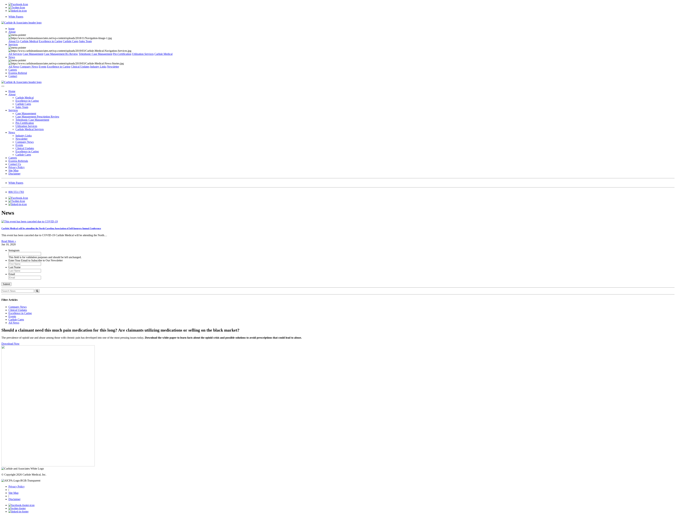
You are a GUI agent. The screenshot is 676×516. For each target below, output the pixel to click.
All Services (15, 53)
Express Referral (17, 72)
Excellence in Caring (50, 41)
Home (11, 91)
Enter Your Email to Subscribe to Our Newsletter (35, 260)
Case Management (33, 53)
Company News (29, 66)
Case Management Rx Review (61, 53)
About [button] (11, 31)
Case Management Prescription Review (37, 116)
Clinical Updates (80, 66)
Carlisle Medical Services (29, 129)
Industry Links (98, 66)
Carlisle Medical (29, 41)
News (11, 132)
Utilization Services (143, 53)
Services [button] (13, 44)
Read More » (8, 241)
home (11, 28)
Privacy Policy (16, 167)
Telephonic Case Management (95, 53)
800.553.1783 (16, 191)
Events (42, 66)
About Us (13, 41)
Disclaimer (14, 173)
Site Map (13, 170)
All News (13, 66)
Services (13, 110)
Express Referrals (18, 160)
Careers (12, 69)
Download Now (10, 343)
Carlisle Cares (70, 41)
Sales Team (85, 41)
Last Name (14, 267)
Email (11, 274)
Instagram (13, 250)
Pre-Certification (122, 53)
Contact (12, 76)
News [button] (11, 57)
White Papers (15, 16)
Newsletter (113, 66)
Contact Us (14, 164)
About (11, 94)
